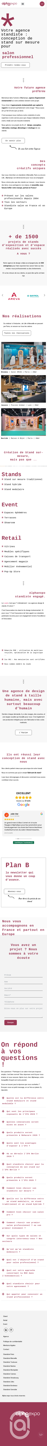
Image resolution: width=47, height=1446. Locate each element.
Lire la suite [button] (8, 833)
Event (10, 505)
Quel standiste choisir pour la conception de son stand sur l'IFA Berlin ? (23, 1167)
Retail (11, 538)
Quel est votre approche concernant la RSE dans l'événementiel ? (18, 1273)
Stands (11, 475)
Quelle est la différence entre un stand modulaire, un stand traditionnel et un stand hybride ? (23, 1201)
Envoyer (10, 1022)
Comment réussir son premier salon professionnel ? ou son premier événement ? (21, 1225)
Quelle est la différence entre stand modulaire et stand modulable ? (23, 1101)
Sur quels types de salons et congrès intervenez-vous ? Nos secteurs (22, 1238)
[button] (22, 4)
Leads (6, 603)
